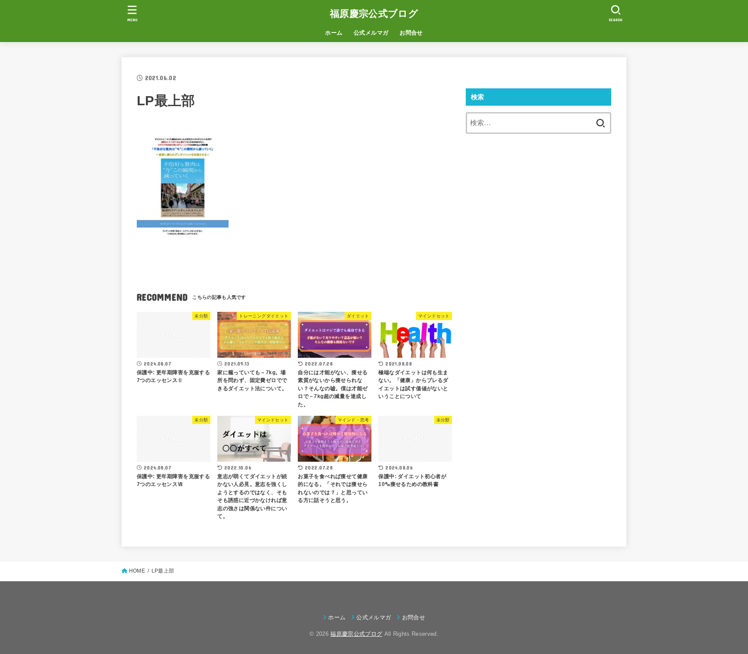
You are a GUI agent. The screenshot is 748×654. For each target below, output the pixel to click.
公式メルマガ (371, 32)
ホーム (333, 32)
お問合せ (411, 32)
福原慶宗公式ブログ (374, 13)
